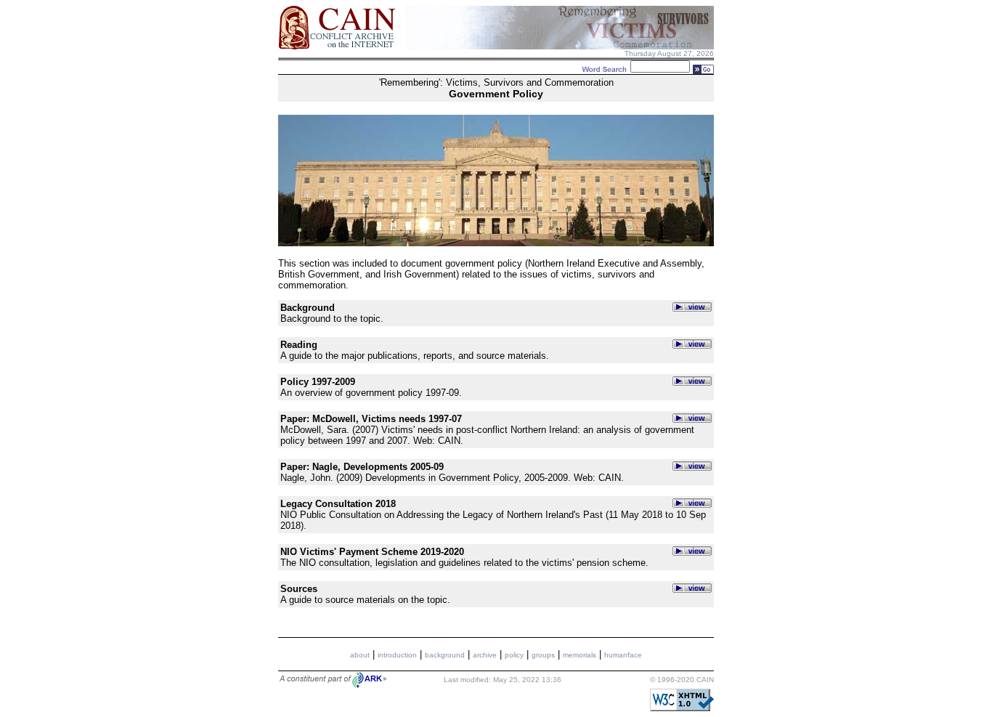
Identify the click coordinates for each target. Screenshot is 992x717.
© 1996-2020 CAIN (682, 680)
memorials (579, 655)
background (445, 655)
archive (485, 655)
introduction (397, 655)
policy (514, 655)
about (360, 655)
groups (543, 655)
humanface (623, 655)
